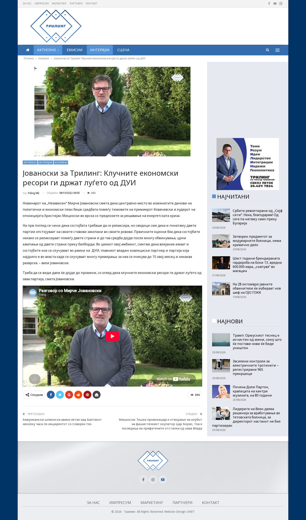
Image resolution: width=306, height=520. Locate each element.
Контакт (91, 3)
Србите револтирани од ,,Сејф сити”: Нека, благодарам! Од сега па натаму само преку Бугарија (257, 216)
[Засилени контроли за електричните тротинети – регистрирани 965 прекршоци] (221, 365)
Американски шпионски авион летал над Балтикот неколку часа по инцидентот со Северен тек (62, 421)
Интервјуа (99, 49)
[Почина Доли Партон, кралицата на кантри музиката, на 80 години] (221, 391)
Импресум (42, 3)
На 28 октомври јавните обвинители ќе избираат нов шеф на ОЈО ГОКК (257, 288)
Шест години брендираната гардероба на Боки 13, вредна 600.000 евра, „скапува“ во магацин (257, 264)
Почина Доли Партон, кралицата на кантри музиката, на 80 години (252, 391)
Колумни (61, 162)
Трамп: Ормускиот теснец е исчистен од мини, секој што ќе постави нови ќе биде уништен (257, 341)
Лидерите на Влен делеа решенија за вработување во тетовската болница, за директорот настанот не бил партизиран (246, 417)
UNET (191, 512)
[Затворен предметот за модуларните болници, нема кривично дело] (221, 241)
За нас (27, 3)
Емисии (74, 49)
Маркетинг (59, 3)
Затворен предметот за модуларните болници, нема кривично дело (257, 240)
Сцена (123, 49)
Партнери (76, 3)
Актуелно (46, 49)
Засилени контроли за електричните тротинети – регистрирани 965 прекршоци (256, 367)
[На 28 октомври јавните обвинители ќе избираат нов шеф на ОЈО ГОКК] (221, 288)
